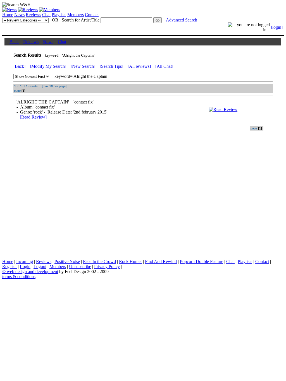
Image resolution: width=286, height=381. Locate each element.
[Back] (19, 66)
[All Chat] (164, 66)
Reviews (33, 14)
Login (25, 266)
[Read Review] (33, 117)
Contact (92, 14)
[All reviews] (139, 66)
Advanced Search (181, 20)
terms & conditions (18, 276)
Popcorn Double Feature (201, 261)
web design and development (32, 271)
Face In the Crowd (99, 261)
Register (9, 266)
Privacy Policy (107, 266)
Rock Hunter (130, 261)
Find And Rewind (161, 261)
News (19, 14)
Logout (40, 266)
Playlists (59, 14)
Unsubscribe (80, 266)
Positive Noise (67, 261)
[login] (277, 27)
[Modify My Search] (48, 66)
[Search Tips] (111, 66)
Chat (46, 14)
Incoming (24, 261)
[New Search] (83, 66)
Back (14, 41)
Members (75, 14)
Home (7, 14)
